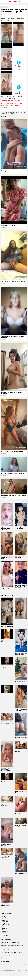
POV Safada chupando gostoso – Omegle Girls (11, 952)
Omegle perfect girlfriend (6, 949)
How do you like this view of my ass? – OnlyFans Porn (7, 589)
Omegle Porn (5, 921)
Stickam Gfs (4, 932)
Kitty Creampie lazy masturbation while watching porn (5, 528)
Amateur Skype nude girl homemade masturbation (11, 392)
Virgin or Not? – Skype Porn (7, 626)
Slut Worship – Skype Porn (7, 694)
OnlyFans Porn (5, 925)
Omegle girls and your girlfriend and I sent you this (12, 945)
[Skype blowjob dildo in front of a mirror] (14, 424)
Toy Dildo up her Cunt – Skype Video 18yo (13, 281)
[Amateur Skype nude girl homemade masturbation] (14, 367)
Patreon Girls (5, 927)
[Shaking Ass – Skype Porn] (14, 200)
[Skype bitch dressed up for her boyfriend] (7, 799)
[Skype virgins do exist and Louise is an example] (7, 890)
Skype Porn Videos (21, 112)
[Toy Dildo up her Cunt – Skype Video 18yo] (14, 255)
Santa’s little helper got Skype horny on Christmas (12, 336)
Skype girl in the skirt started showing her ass (20, 814)
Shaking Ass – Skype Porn (8, 225)
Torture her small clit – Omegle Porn (20, 557)
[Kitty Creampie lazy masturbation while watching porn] (7, 514)
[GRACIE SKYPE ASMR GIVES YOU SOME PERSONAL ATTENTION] (7, 754)
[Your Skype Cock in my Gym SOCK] (7, 661)
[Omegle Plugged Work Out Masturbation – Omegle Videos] (7, 543)
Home (14, 974)
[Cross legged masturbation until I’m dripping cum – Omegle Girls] (21, 572)
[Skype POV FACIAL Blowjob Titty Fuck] (7, 634)
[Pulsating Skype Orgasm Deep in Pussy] (21, 821)
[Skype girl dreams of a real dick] (14, 144)
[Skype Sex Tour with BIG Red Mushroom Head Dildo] (7, 716)
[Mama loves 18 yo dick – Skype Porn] (7, 830)
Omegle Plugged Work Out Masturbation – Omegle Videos (7, 557)
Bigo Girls (4, 916)
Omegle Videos (5, 924)
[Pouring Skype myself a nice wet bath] (21, 668)
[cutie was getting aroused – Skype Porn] (21, 696)
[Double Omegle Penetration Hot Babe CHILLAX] (21, 514)
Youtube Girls (5, 935)
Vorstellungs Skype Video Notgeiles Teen (6, 856)
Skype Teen (11, 113)
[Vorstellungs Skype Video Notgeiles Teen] (7, 851)
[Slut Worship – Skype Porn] (7, 689)
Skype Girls (4, 112)
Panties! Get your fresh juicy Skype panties (13, 495)
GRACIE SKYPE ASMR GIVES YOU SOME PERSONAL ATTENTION (6, 769)
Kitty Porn (4, 917)
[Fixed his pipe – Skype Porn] (21, 608)
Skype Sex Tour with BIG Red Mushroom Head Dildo (7, 722)
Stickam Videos (5, 933)
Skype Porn (12, 112)
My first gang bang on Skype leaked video (13, 473)
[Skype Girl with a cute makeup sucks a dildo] (7, 776)
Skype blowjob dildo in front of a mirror (12, 451)
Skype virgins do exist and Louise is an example (7, 904)
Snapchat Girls (5, 931)
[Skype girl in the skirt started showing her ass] (21, 804)
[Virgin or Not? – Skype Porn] (7, 611)
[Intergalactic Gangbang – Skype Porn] (21, 745)
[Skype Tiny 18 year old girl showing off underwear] (21, 640)
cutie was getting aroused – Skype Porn (21, 710)
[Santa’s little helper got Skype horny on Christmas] (14, 311)
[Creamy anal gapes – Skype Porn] (21, 724)
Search (26, 965)
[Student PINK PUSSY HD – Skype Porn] (21, 781)
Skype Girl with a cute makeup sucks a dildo (6, 782)
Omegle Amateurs (6, 918)
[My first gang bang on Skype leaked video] (14, 464)
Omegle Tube (5, 923)
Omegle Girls (5, 920)
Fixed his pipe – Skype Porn (21, 620)
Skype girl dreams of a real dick (10, 171)
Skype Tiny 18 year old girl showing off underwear (21, 654)
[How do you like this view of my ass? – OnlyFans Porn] (7, 574)
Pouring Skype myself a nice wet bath (20, 682)
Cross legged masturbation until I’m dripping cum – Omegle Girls (21, 586)
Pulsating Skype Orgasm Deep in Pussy (20, 826)
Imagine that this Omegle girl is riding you (10, 942)
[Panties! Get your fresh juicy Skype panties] (14, 486)
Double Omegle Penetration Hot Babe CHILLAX (21, 527)
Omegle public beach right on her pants (9, 956)
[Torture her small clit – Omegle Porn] (21, 543)
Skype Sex (4, 113)
